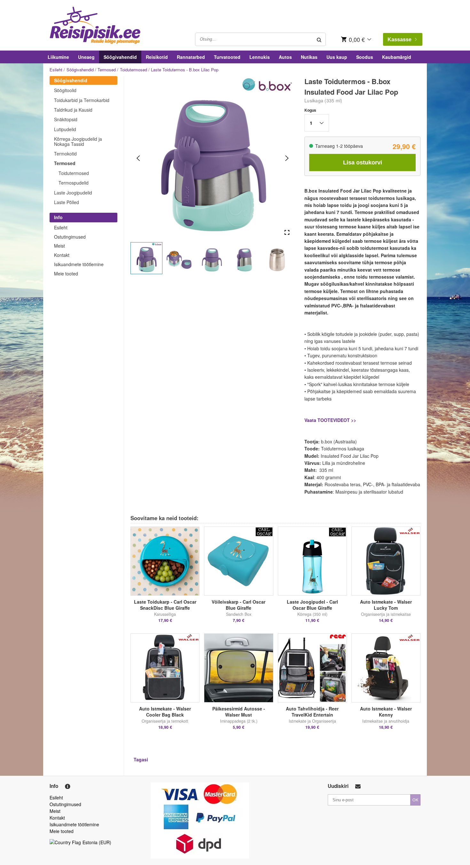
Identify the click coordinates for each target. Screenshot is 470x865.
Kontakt (61, 255)
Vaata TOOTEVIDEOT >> (330, 420)
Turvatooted (227, 57)
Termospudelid (74, 182)
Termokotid (65, 153)
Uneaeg (86, 57)
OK (415, 799)
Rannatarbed (191, 57)
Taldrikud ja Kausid (73, 110)
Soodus (364, 57)
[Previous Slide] (138, 158)
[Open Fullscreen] (287, 232)
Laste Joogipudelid (73, 192)
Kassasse (399, 39)
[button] (146, 258)
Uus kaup (336, 57)
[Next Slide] (287, 158)
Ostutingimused (70, 237)
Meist (59, 245)
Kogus (310, 110)
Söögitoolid (65, 90)
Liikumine (58, 57)
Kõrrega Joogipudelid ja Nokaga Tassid (78, 141)
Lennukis (259, 57)
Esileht (56, 70)
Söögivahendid (120, 57)
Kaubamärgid (396, 57)
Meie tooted (66, 273)
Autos (285, 57)
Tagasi (141, 759)
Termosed (107, 70)
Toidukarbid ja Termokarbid (81, 100)
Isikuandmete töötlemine (79, 264)
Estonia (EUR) (96, 842)
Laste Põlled (66, 202)
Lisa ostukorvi (362, 162)
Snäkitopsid (65, 119)
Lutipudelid (65, 129)
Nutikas (309, 57)
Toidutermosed (133, 70)
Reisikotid (157, 57)
